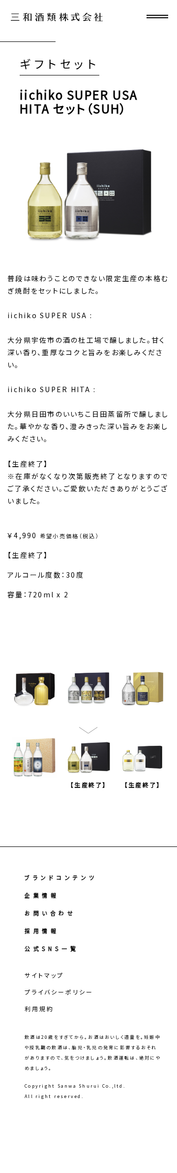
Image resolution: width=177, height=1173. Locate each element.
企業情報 (42, 895)
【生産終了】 (88, 784)
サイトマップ (44, 975)
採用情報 (42, 930)
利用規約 (39, 1008)
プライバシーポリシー (59, 992)
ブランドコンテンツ (61, 877)
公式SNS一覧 (52, 948)
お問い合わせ (50, 913)
